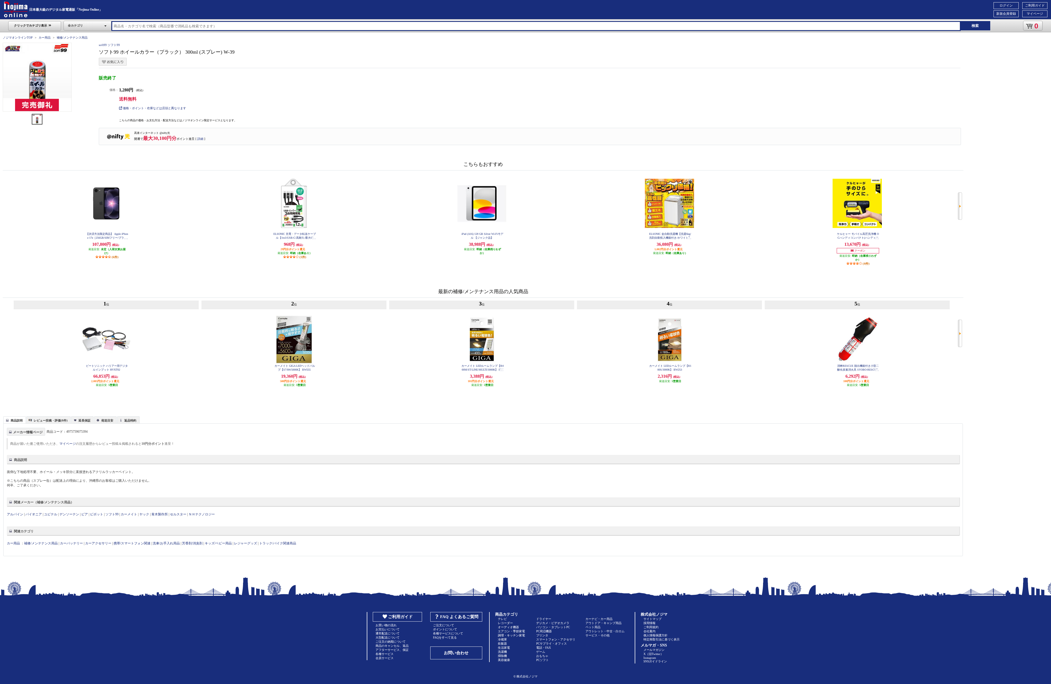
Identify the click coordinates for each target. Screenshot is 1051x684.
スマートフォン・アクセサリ (555, 639)
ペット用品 (592, 627)
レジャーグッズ (245, 543)
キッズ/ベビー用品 (218, 543)
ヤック (144, 514)
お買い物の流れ (386, 625)
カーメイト (129, 514)
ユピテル (50, 514)
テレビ (502, 618)
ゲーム (540, 651)
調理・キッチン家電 (511, 635)
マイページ (1035, 14)
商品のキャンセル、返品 (392, 645)
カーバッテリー (71, 543)
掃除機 (502, 655)
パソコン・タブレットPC (553, 627)
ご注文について (443, 625)
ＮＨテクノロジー (202, 514)
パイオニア (33, 514)
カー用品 (45, 37)
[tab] (14, 419)
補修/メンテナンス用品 (72, 37)
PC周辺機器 (544, 631)
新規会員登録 (1006, 14)
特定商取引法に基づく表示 (661, 639)
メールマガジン (654, 649)
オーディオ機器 (508, 627)
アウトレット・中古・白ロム (605, 631)
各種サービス (385, 654)
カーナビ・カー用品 (599, 618)
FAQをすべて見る (445, 637)
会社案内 (649, 631)
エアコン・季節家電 (511, 631)
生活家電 (504, 647)
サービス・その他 (597, 635)
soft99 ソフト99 (109, 45)
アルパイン (15, 514)
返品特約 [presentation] (130, 420)
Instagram (649, 657)
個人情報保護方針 (655, 635)
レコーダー (505, 623)
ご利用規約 (651, 627)
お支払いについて (388, 629)
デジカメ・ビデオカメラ (552, 623)
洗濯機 (502, 651)
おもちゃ (542, 655)
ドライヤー (543, 618)
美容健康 (504, 660)
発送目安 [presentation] (107, 420)
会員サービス (385, 658)
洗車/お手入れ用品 (166, 543)
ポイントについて (445, 629)
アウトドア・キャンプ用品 (603, 623)
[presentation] (14, 419)
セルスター (178, 514)
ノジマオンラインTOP (18, 37)
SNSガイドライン (655, 661)
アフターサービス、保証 (392, 649)
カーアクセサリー (98, 543)
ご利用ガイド (1035, 5)
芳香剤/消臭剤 (192, 543)
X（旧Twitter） (653, 654)
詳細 (200, 138)
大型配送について (388, 637)
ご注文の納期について (391, 641)
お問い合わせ (456, 653)
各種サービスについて (448, 633)
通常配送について (388, 633)
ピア (84, 514)
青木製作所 (159, 514)
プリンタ (542, 635)
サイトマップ (652, 618)
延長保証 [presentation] (85, 420)
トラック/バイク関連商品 (277, 543)
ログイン (1006, 5)
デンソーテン (69, 514)
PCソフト (542, 660)
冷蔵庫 (502, 639)
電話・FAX (543, 647)
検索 (975, 26)
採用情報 (649, 623)
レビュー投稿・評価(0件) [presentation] (51, 420)
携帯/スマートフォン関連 (132, 543)
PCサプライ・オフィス (551, 643)
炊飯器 (502, 643)
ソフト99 (112, 514)
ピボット (96, 514)
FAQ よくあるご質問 (459, 616)
